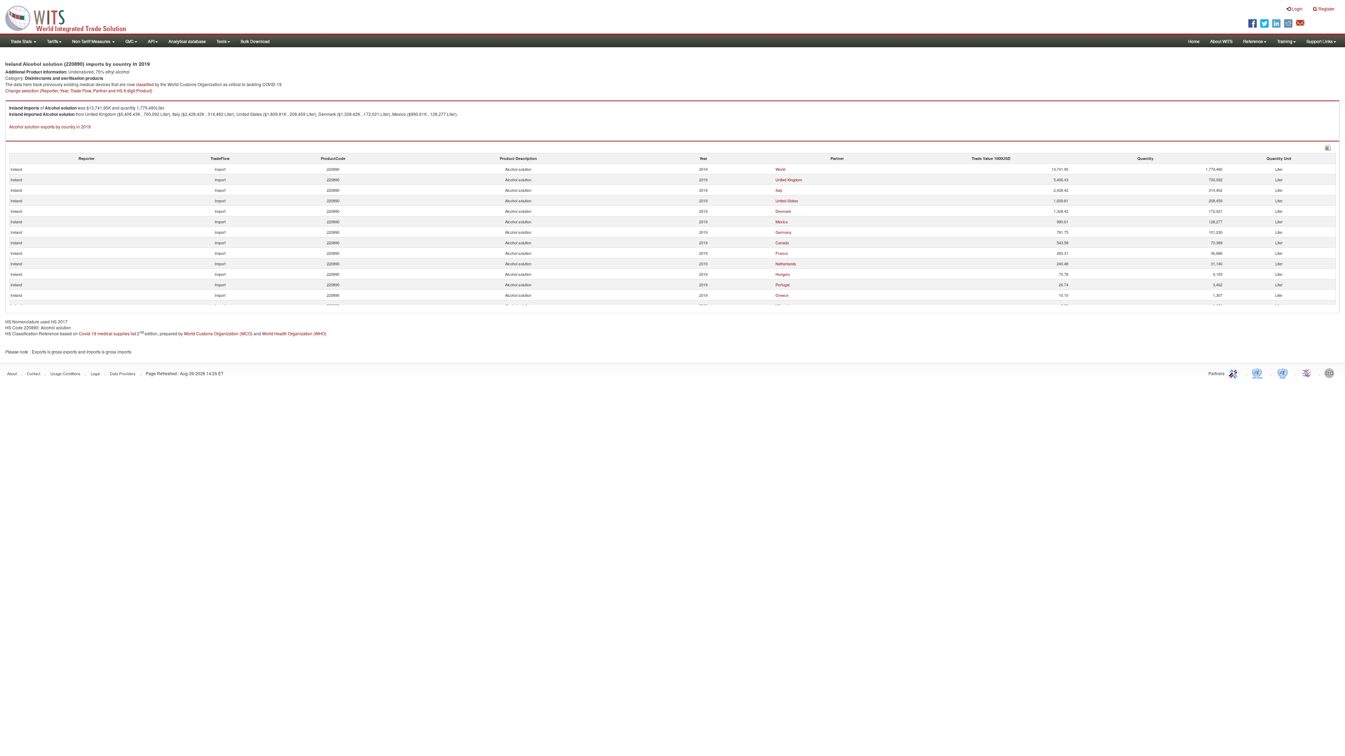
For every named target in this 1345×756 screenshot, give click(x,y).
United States (786, 200)
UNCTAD (1258, 373)
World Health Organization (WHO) (294, 333)
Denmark (783, 211)
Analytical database (187, 41)
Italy (778, 190)
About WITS (1221, 41)
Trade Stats (22, 41)
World (780, 169)
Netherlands (785, 263)
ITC (1234, 373)
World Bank (1331, 373)
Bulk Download (255, 41)
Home (1194, 41)
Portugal (782, 284)
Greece (781, 295)
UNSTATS (1283, 373)
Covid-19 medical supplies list (107, 333)
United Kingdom (788, 179)
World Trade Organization (1307, 373)
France (781, 253)
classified (145, 84)
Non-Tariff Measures (91, 41)
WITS (70, 17)
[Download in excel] (1328, 147)
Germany (783, 232)
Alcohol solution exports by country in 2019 (50, 127)
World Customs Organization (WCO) (218, 333)
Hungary (782, 274)
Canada (782, 242)
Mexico (781, 221)
